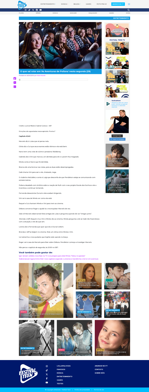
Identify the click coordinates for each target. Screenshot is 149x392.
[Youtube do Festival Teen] (40, 10)
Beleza (76, 4)
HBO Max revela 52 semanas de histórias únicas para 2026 (117, 314)
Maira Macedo (41, 75)
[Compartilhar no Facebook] (15, 78)
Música (64, 4)
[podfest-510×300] (117, 30)
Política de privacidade (82, 390)
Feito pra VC (102, 4)
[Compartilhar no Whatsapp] (15, 86)
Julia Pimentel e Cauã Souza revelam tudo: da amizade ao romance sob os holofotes (117, 285)
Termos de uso (99, 390)
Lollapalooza (64, 366)
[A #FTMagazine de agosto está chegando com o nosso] (117, 121)
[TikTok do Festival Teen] (29, 10)
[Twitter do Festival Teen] (33, 10)
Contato (99, 369)
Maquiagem (93, 13)
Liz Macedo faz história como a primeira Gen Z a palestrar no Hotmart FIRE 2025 (88, 285)
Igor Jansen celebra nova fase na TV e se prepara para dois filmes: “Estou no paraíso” (52, 256)
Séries (38, 13)
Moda (128, 13)
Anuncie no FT (118, 4)
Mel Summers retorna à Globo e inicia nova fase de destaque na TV (111, 353)
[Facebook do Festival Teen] (37, 10)
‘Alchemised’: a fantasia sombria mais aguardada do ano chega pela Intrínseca (35, 352)
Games (88, 4)
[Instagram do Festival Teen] (25, 10)
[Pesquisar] (128, 10)
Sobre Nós (100, 373)
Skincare (73, 13)
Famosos (61, 369)
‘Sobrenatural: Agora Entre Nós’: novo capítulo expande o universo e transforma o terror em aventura (58, 259)
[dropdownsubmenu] (129, 4)
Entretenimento (48, 4)
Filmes (21, 13)
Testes (60, 384)
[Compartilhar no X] (15, 82)
